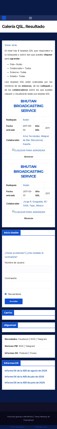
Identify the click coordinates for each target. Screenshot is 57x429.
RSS (33, 339)
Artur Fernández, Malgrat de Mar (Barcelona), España (36, 140)
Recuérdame (14, 294)
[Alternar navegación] (30, 18)
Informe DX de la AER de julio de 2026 (24, 376)
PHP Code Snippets (17, 427)
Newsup (43, 417)
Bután (26, 119)
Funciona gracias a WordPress (20, 417)
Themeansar (28, 420)
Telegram (42, 339)
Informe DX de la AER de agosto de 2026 (26, 370)
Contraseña (10, 278)
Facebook (23, 339)
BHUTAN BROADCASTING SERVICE (28, 106)
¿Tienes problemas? (15, 253)
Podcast (23, 353)
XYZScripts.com (41, 427)
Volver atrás (11, 45)
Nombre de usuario (14, 262)
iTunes (33, 353)
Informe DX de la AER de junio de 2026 (25, 382)
